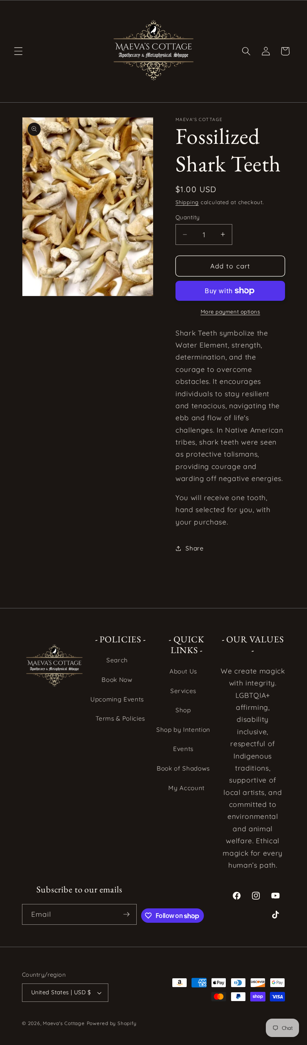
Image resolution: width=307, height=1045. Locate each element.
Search (117, 660)
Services (183, 691)
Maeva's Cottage (64, 1023)
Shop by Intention (183, 729)
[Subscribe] (126, 914)
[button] (18, 51)
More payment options (230, 311)
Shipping (187, 202)
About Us (183, 671)
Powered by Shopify (112, 1023)
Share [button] (194, 548)
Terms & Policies (120, 718)
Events (183, 749)
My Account (186, 788)
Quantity (187, 217)
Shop (183, 710)
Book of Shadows (183, 768)
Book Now (117, 679)
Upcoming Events (117, 699)
